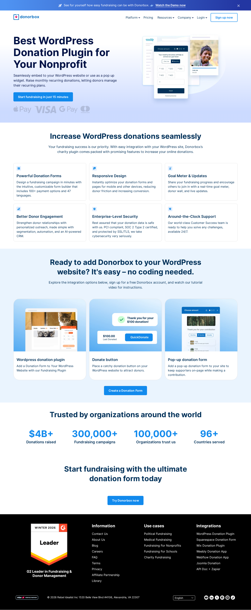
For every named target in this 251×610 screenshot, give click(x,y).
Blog (95, 545)
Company (184, 17)
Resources (164, 17)
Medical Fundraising (158, 539)
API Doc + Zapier (208, 569)
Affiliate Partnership (106, 575)
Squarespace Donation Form (216, 539)
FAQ (94, 557)
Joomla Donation (208, 563)
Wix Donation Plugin (210, 545)
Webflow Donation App (212, 557)
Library (97, 581)
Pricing (148, 17)
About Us (98, 539)
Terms (96, 563)
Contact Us (100, 534)
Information (103, 525)
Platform (132, 17)
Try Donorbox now (125, 500)
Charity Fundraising (157, 557)
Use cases (154, 525)
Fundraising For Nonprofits (162, 545)
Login (201, 17)
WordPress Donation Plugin (215, 534)
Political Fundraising (158, 534)
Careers (97, 551)
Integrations (208, 525)
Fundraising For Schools (160, 551)
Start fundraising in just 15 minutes (43, 97)
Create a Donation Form (126, 390)
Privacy (97, 569)
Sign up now (224, 17)
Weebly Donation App (211, 551)
